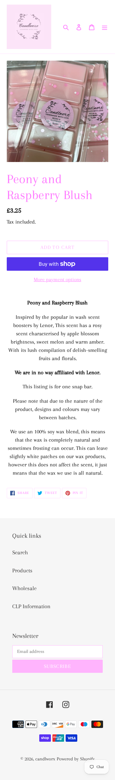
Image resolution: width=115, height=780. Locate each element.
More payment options (57, 279)
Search (20, 552)
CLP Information (31, 606)
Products (22, 570)
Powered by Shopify (76, 759)
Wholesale (24, 588)
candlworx (45, 759)
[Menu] (104, 26)
